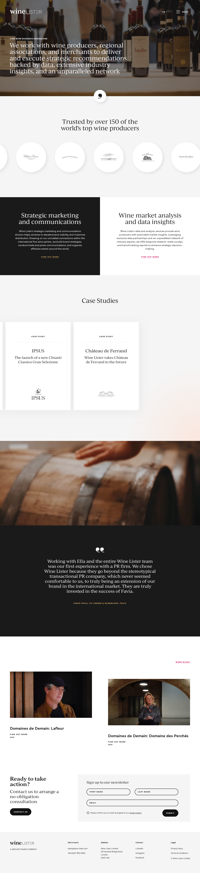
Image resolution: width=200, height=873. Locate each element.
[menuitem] (180, 848)
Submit (170, 813)
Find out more (50, 257)
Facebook (140, 857)
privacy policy (135, 812)
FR (169, 12)
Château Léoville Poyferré (106, 353)
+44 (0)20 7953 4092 (76, 853)
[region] (100, 157)
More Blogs (183, 662)
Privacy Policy (177, 848)
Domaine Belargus (174, 350)
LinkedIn (139, 848)
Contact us (21, 812)
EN (163, 12)
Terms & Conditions (179, 853)
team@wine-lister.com (78, 848)
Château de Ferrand (38, 350)
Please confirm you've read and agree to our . (116, 812)
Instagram (140, 853)
